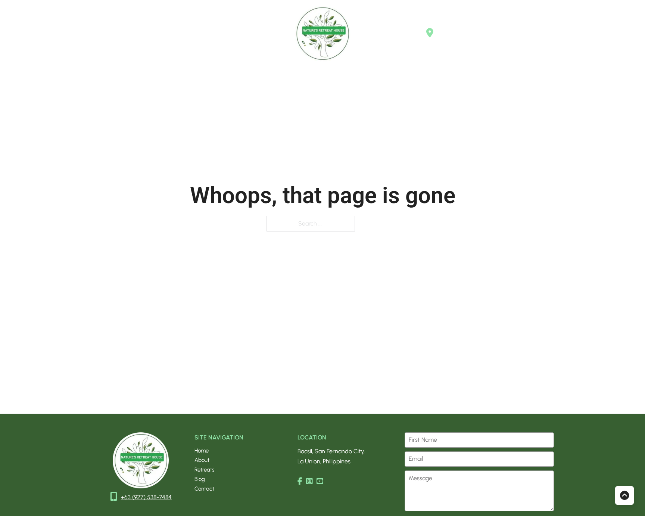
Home (50, 33)
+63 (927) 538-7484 (146, 497)
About (79, 33)
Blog (141, 33)
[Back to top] (624, 495)
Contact (171, 33)
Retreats (111, 33)
